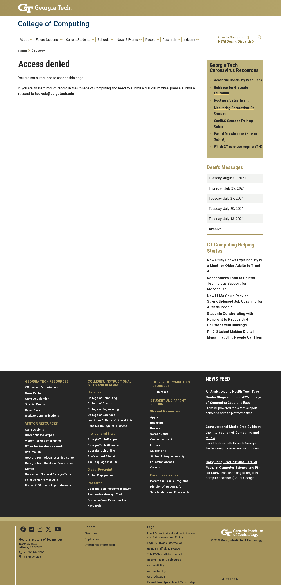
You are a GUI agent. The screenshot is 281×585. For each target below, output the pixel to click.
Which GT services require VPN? (238, 147)
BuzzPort (156, 422)
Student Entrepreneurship (167, 456)
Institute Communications (42, 415)
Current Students (78, 40)
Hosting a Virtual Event (231, 100)
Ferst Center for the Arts (41, 480)
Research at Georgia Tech (105, 494)
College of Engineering (103, 409)
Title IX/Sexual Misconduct (164, 554)
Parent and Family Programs (169, 481)
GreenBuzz (32, 410)
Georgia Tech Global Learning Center (50, 457)
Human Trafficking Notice (163, 548)
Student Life (158, 450)
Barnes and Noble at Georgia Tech (48, 474)
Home (22, 51)
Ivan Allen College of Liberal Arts (110, 420)
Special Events (35, 404)
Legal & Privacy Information (164, 543)
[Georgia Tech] (242, 532)
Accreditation (156, 576)
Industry (189, 40)
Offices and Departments (41, 387)
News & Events (127, 40)
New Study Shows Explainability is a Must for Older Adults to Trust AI (234, 265)
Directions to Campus (39, 435)
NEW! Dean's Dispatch (234, 41)
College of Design (100, 403)
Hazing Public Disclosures (164, 559)
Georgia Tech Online (101, 450)
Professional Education (103, 456)
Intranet (162, 392)
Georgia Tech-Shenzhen (104, 445)
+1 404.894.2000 (34, 552)
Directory (38, 51)
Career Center (160, 434)
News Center (33, 393)
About (24, 40)
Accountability (156, 571)
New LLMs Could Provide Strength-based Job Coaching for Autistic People (235, 301)
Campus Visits (34, 429)
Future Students (47, 40)
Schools (103, 40)
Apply (154, 417)
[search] (259, 39)
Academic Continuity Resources (238, 80)
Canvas (155, 467)
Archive (215, 229)
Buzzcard (157, 428)
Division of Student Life (165, 486)
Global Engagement (100, 475)
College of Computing (54, 24)
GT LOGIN (231, 579)
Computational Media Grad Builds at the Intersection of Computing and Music (233, 432)
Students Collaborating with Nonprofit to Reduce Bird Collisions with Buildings (230, 319)
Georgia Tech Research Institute (109, 488)
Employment (92, 539)
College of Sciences (101, 415)
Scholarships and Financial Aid (170, 492)
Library (155, 445)
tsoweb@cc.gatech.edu (54, 94)
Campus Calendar (37, 398)
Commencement (161, 439)
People (150, 40)
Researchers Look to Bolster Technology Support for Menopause (231, 283)
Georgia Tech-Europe (102, 439)
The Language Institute (103, 462)
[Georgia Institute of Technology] (45, 6)
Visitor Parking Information (43, 440)
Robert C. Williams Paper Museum (48, 485)
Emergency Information (99, 544)
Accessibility (155, 565)
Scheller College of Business (107, 426)
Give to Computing (232, 37)
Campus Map (32, 556)
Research (169, 40)
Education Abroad (162, 462)
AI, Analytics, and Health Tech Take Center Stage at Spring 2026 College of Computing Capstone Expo (233, 397)
